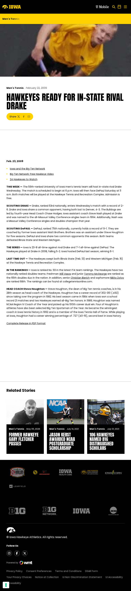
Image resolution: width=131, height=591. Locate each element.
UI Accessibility (114, 577)
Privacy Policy (14, 571)
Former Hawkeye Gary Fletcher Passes (24, 439)
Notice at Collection (47, 577)
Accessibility (13, 583)
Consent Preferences (39, 571)
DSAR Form (91, 571)
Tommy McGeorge (95, 274)
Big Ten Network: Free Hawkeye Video (32, 174)
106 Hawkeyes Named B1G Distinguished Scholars (102, 441)
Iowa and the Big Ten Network (27, 168)
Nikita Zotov (117, 277)
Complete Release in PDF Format (26, 323)
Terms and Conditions (68, 571)
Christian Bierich (80, 277)
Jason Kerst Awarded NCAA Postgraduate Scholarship (62, 441)
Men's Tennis (15, 88)
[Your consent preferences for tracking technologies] (6, 585)
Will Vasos (65, 274)
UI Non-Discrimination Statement (82, 577)
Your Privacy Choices (19, 577)
